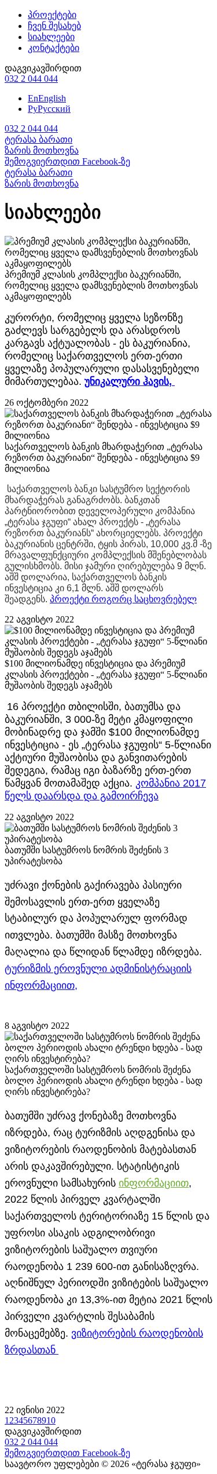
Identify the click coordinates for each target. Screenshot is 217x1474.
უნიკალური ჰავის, (129, 381)
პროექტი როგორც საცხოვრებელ (123, 599)
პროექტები (52, 15)
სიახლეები (51, 37)
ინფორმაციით (154, 1183)
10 (51, 1420)
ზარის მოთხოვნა (42, 150)
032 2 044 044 (31, 78)
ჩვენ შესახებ (54, 26)
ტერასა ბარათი (38, 139)
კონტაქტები (53, 48)
